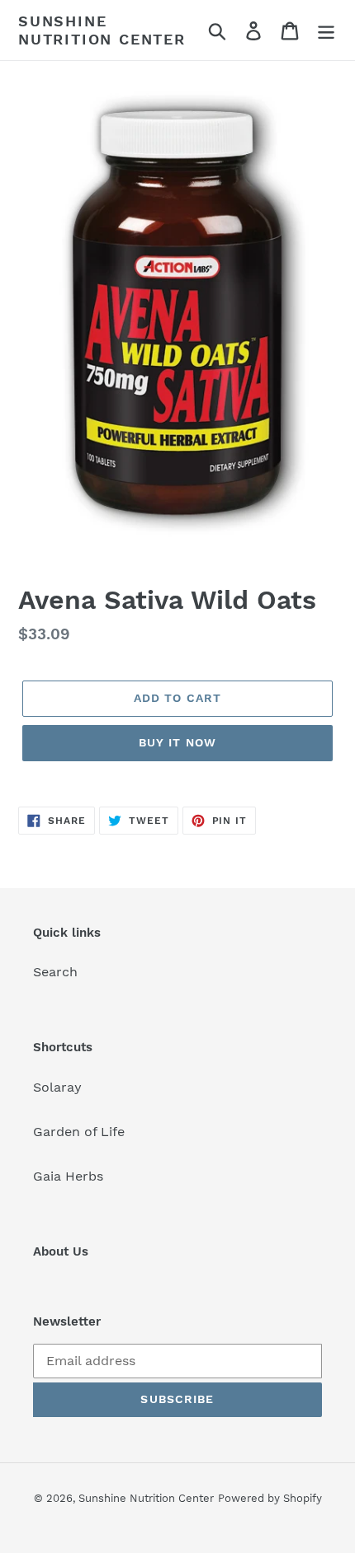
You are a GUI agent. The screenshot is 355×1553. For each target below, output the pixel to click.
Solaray (57, 1087)
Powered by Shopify (270, 1498)
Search (55, 972)
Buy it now (177, 742)
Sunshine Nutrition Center (102, 30)
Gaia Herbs (68, 1176)
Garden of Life (79, 1131)
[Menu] (326, 30)
